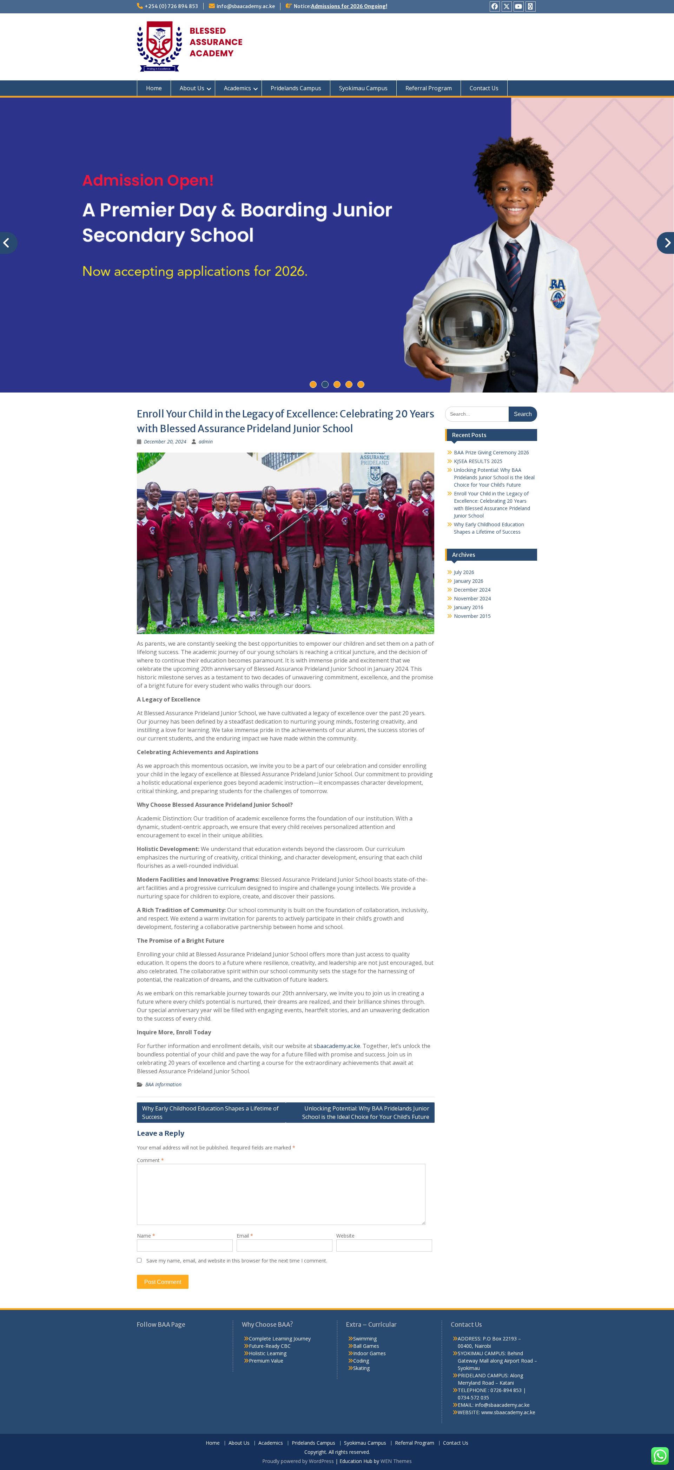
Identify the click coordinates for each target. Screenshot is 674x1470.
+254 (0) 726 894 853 (171, 6)
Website (345, 1235)
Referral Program (428, 88)
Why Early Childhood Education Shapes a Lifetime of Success (210, 1113)
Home (154, 88)
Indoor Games (369, 1353)
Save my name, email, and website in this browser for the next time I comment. (236, 1260)
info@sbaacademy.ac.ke (246, 6)
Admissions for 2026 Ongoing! (349, 6)
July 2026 (464, 572)
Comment (150, 1160)
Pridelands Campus (296, 88)
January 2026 (468, 581)
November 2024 (472, 598)
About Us (192, 88)
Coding (361, 1360)
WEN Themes (396, 1461)
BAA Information (163, 1084)
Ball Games (366, 1346)
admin (206, 441)
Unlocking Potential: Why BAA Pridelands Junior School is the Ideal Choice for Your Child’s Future (365, 1113)
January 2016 (468, 607)
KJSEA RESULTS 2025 (478, 461)
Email (245, 1235)
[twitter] (507, 6)
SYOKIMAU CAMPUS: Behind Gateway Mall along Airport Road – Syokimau (497, 1360)
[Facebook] (495, 6)
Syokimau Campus (363, 88)
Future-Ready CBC (270, 1346)
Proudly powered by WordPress (298, 1461)
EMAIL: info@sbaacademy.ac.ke (494, 1405)
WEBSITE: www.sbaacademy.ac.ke (496, 1412)
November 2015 (472, 616)
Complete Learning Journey (280, 1338)
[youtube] (519, 6)
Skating (361, 1368)
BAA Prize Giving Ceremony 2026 (491, 452)
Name (146, 1235)
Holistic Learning (267, 1353)
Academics (237, 88)
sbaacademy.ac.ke (336, 1046)
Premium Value (266, 1360)
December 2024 (472, 589)
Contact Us (484, 88)
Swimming (365, 1338)
